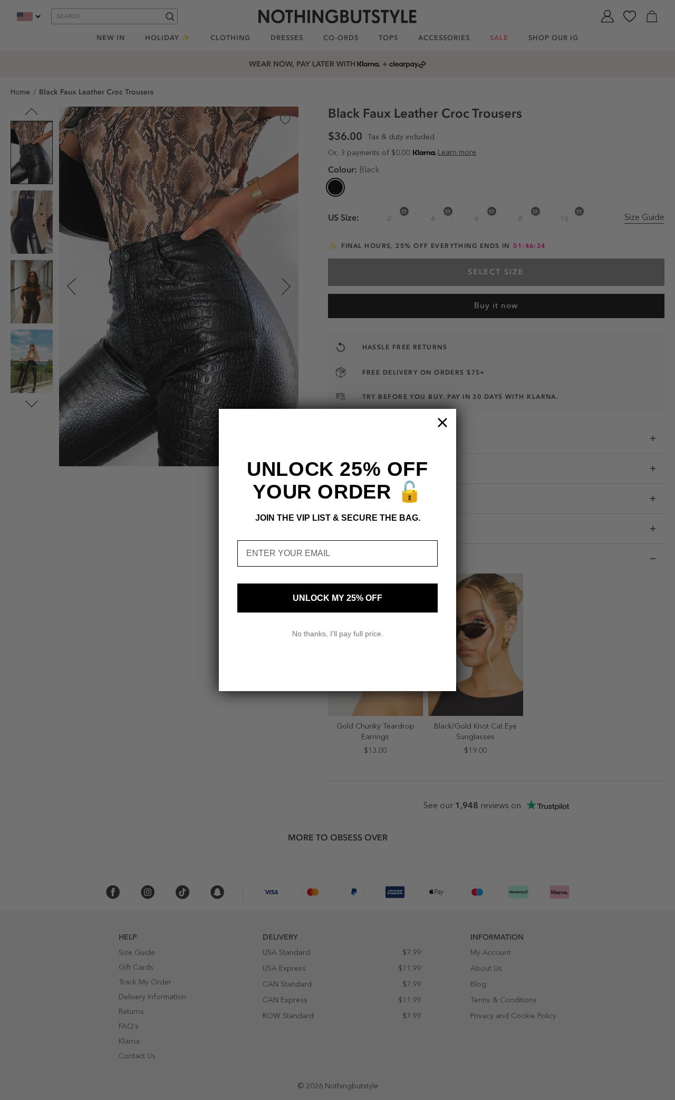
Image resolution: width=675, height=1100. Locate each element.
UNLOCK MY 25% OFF (337, 598)
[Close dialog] (442, 422)
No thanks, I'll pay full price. (337, 633)
